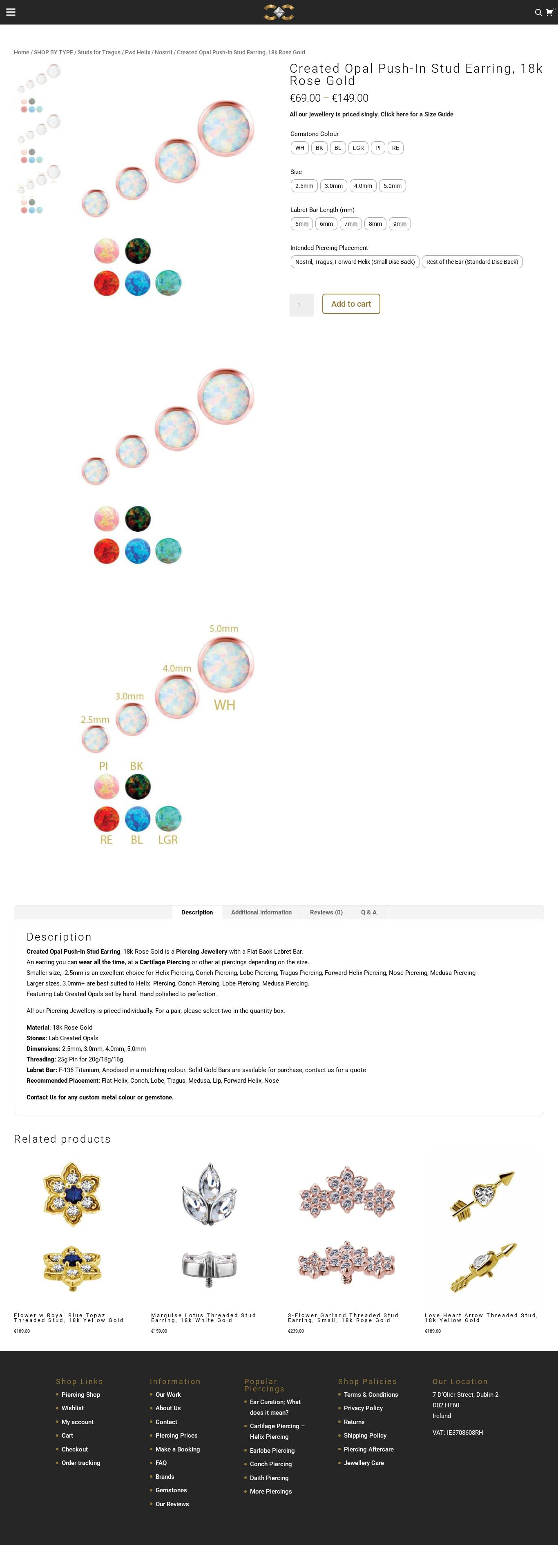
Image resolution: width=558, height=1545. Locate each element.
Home (21, 52)
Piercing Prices (177, 1435)
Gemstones (171, 1490)
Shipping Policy (365, 1435)
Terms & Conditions (371, 1394)
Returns (354, 1422)
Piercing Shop (81, 1394)
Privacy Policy (363, 1408)
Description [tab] (197, 912)
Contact (166, 1422)
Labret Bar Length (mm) (322, 210)
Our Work (168, 1394)
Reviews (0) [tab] (326, 912)
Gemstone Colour (314, 134)
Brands (165, 1476)
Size (296, 172)
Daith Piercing (269, 1478)
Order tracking (81, 1463)
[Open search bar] (539, 12)
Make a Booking (178, 1449)
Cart (67, 1435)
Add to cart (351, 304)
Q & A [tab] (369, 912)
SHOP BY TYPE (53, 52)
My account (78, 1422)
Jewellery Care (364, 1463)
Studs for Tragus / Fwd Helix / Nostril (125, 52)
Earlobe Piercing (272, 1450)
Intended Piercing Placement (329, 248)
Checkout (75, 1449)
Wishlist (73, 1408)
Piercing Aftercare (369, 1449)
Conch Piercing (271, 1464)
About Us (168, 1408)
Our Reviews (172, 1504)
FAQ (161, 1463)
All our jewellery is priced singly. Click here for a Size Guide (371, 114)
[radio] (299, 148)
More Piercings (271, 1491)
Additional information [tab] (261, 912)
